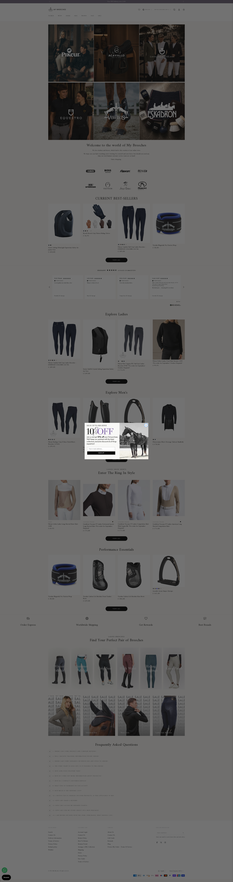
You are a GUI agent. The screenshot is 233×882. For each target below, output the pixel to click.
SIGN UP (101, 453)
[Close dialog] (146, 425)
